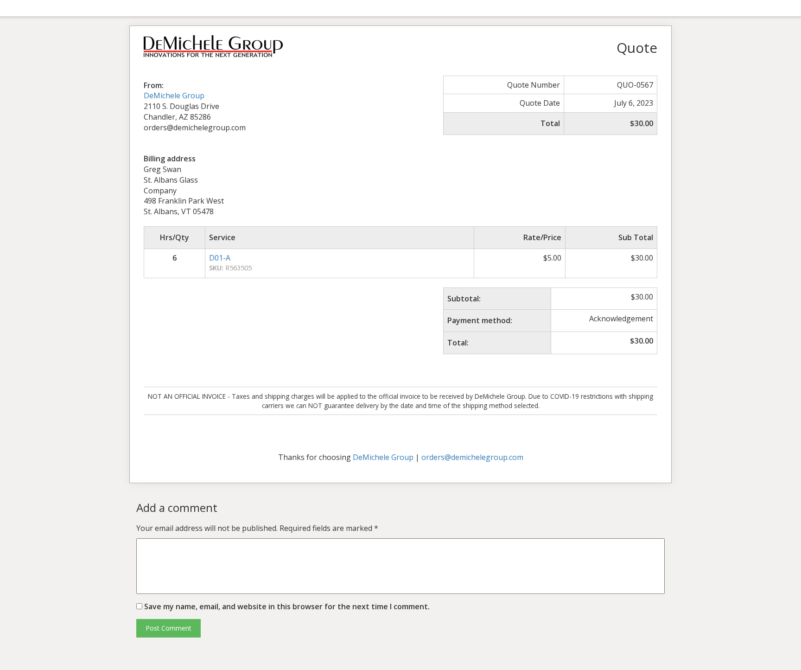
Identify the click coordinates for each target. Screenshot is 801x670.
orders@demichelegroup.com (472, 457)
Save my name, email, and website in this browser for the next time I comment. (287, 606)
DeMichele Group (174, 95)
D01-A (219, 258)
